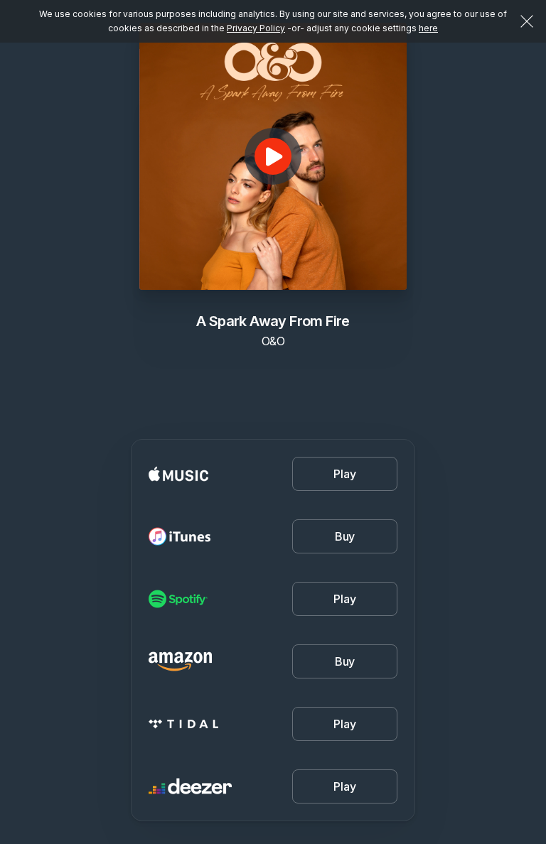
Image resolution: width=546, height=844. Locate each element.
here (428, 28)
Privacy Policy (256, 28)
